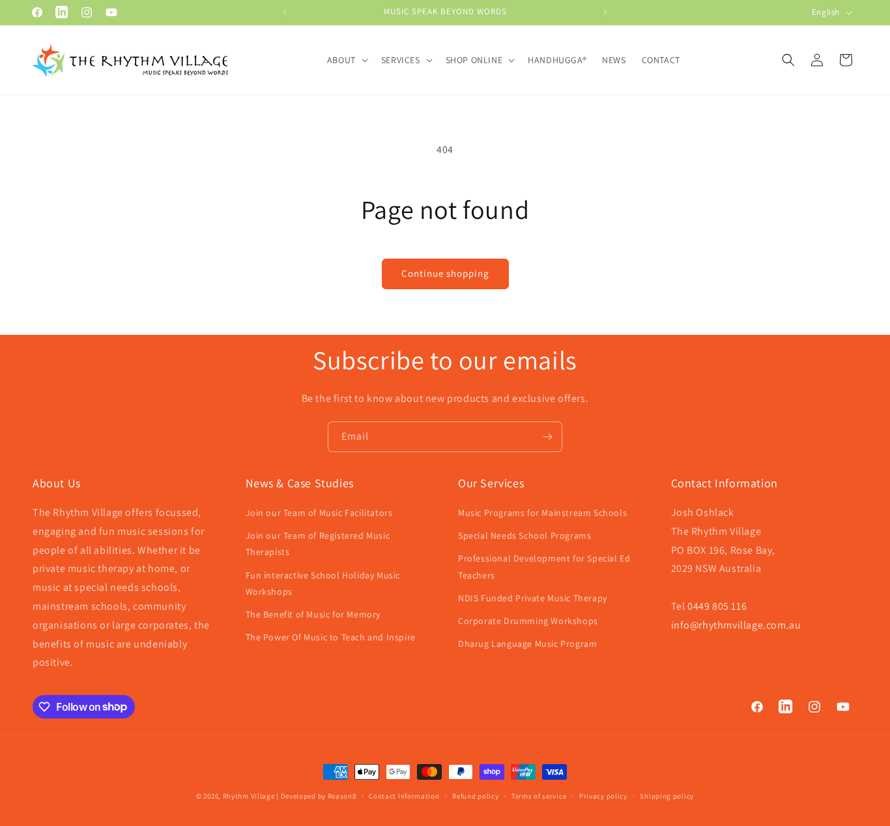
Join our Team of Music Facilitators (319, 513)
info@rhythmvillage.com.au (736, 625)
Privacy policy (603, 795)
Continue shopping (445, 273)
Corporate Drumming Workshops (528, 621)
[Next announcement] (605, 12)
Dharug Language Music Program (527, 644)
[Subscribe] (547, 436)
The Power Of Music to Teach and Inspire (331, 638)
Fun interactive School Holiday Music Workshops (323, 583)
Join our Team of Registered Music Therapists (318, 544)
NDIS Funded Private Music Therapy (532, 598)
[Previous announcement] (284, 12)
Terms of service (538, 795)
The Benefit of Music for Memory (313, 614)
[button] (346, 60)
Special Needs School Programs (524, 536)
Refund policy (475, 795)
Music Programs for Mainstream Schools (542, 513)
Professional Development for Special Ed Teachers (544, 567)
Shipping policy (667, 795)
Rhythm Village (249, 796)
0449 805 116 (717, 606)
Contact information (404, 795)
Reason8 (342, 796)
